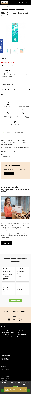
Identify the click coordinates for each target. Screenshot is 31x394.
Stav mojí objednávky (21, 334)
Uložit (4, 97)
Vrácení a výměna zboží (6, 337)
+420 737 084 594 (5, 369)
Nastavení (16, 387)
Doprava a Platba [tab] (19, 132)
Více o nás (7, 243)
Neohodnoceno (9, 70)
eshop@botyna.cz (5, 378)
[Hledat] (19, 2)
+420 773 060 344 (5, 376)
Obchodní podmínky (21, 337)
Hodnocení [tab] (9, 132)
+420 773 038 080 (5, 360)
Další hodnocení (15, 300)
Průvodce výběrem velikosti (7, 332)
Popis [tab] (2, 132)
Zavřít (26, 97)
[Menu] (28, 2)
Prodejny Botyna (20, 330)
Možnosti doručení (8, 66)
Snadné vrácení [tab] (4, 135)
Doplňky (15, 151)
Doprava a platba (5, 334)
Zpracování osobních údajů (23, 339)
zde (24, 384)
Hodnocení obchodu (5, 339)
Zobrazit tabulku (9, 174)
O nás (18, 332)
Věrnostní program (5, 330)
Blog (2, 341)
